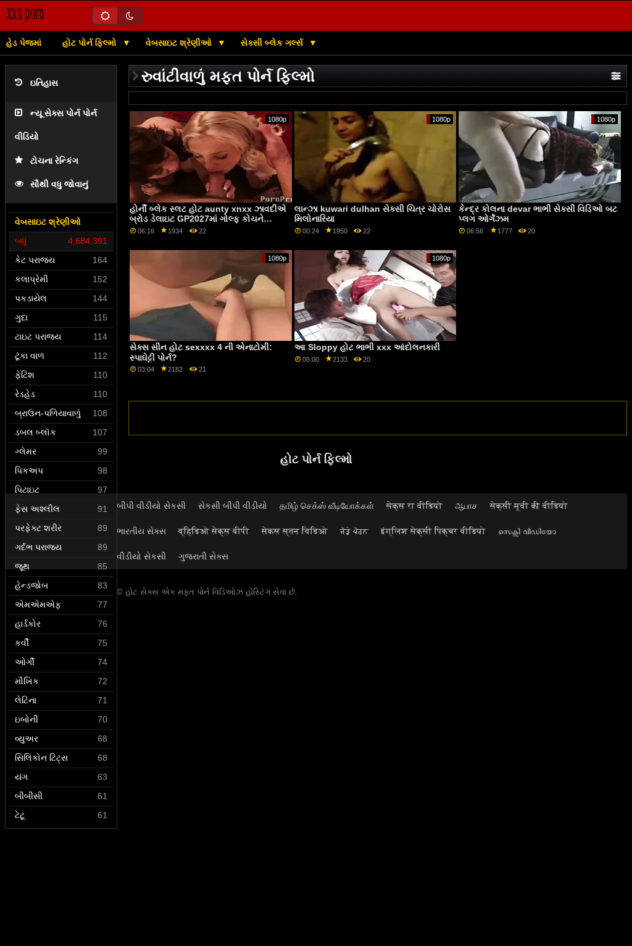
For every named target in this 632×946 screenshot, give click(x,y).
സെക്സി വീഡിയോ (527, 531)
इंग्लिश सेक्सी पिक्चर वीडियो (433, 531)
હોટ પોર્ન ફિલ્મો (90, 43)
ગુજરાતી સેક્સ (203, 556)
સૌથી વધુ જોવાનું (59, 184)
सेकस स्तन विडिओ (295, 531)
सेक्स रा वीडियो (414, 506)
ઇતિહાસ (44, 83)
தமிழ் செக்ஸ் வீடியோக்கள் (327, 506)
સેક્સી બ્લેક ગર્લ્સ (273, 43)
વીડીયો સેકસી (141, 556)
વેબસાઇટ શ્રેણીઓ (180, 43)
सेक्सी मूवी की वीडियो (529, 506)
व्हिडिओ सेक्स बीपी (213, 531)
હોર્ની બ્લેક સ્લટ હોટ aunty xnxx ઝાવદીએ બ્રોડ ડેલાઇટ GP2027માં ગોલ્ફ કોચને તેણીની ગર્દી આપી (208, 219)
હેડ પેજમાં (23, 43)
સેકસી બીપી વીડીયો (232, 506)
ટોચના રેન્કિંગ (54, 160)
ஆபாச (466, 506)
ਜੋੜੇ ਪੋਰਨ (354, 531)
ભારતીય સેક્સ (141, 531)
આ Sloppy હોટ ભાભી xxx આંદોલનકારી (367, 347)
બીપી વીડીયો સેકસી (151, 506)
